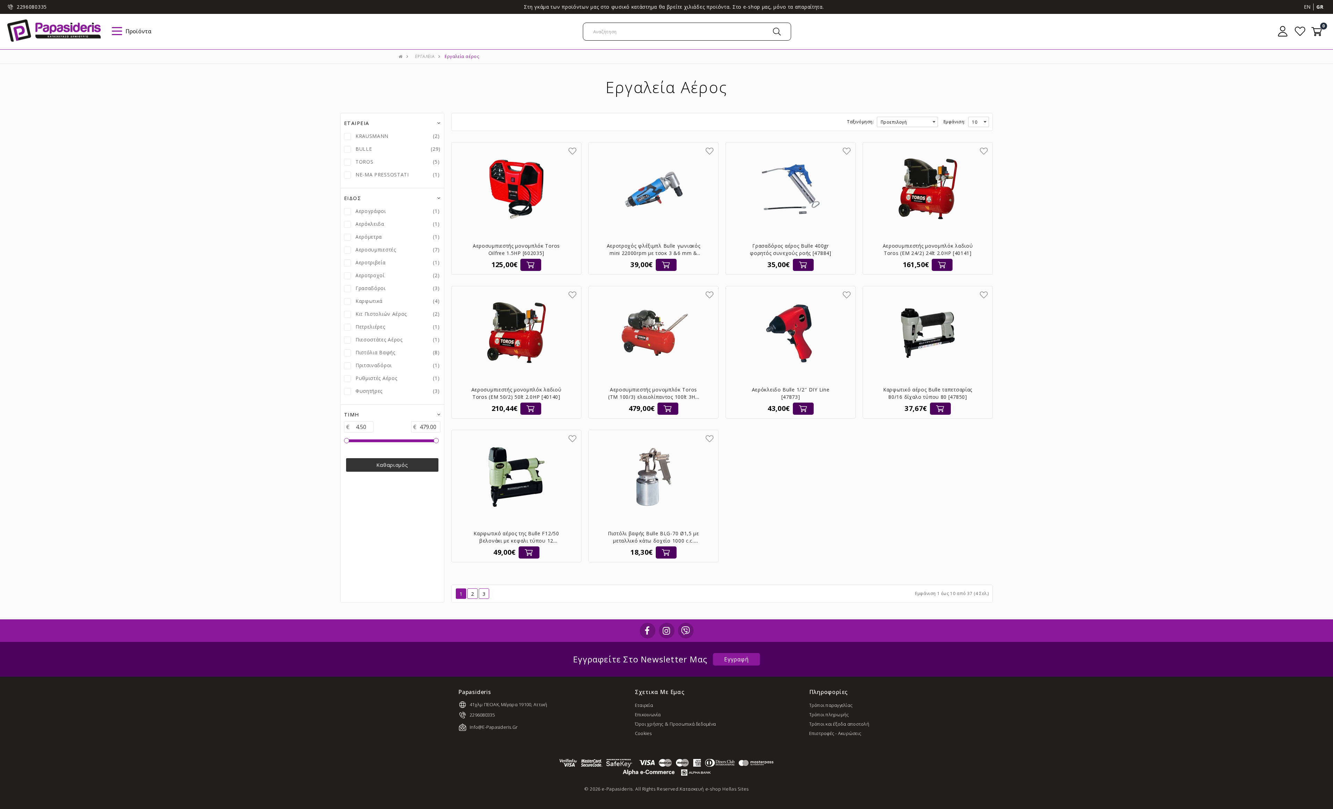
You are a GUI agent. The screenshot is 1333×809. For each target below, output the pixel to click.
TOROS (364, 161)
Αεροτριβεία (370, 262)
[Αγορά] (530, 265)
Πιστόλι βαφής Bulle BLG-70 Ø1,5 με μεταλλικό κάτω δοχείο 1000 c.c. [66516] (653, 540)
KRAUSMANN (371, 136)
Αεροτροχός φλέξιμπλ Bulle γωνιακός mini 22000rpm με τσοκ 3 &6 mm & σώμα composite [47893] (654, 253)
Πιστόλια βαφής (375, 352)
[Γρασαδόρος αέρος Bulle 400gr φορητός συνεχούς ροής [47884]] (790, 189)
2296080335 (32, 6)
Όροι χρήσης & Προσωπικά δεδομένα (675, 724)
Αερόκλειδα (369, 224)
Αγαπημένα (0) (1300, 31)
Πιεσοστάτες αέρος (379, 339)
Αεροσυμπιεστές (375, 249)
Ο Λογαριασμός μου (1283, 31)
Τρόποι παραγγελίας (831, 705)
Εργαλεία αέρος (462, 56)
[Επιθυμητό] (572, 151)
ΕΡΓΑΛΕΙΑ (425, 56)
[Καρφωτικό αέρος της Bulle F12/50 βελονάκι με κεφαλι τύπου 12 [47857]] (516, 477)
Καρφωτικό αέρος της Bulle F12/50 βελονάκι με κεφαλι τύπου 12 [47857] (516, 540)
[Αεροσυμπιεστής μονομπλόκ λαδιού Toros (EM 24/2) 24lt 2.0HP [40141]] (928, 189)
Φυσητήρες (369, 391)
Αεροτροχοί (370, 275)
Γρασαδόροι (370, 288)
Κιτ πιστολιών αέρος (381, 314)
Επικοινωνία (648, 714)
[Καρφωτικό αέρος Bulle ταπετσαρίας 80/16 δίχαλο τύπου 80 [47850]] (928, 333)
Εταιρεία (644, 705)
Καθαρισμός (392, 465)
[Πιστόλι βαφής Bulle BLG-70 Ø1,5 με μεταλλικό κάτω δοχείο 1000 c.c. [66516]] (653, 477)
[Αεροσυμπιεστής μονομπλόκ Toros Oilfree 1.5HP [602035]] (516, 189)
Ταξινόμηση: (860, 122)
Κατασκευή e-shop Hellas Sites (714, 789)
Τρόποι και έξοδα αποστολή (839, 724)
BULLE (363, 149)
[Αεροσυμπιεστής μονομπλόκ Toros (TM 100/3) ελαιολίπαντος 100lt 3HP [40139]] (653, 333)
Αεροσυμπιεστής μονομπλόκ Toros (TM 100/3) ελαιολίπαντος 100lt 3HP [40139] (653, 396)
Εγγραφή (736, 659)
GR (1319, 6)
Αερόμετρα (368, 236)
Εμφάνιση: (954, 122)
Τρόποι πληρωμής (829, 714)
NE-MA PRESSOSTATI (382, 174)
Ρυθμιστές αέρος (376, 378)
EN (1307, 6)
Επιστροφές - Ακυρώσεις (835, 733)
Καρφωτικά (369, 301)
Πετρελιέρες (370, 326)
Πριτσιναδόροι (373, 365)
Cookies (643, 733)
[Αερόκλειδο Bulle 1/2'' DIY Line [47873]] (790, 333)
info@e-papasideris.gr (494, 727)
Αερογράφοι (370, 211)
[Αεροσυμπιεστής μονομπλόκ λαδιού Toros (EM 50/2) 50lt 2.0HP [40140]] (516, 333)
